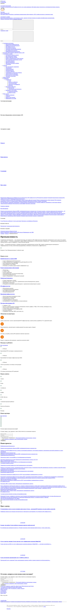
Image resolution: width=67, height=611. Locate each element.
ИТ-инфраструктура (10, 46)
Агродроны (8, 64)
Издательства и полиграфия (12, 75)
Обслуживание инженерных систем (14, 59)
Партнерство (11, 87)
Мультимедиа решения (11, 47)
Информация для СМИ (11, 98)
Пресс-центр (6, 93)
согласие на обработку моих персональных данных (15, 439)
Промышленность (10, 70)
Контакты (10, 85)
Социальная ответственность (14, 89)
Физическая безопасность (7, 278)
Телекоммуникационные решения (13, 49)
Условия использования (15, 601)
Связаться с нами (4, 30)
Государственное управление (12, 66)
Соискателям (3, 600)
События (8, 96)
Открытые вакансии (12, 91)
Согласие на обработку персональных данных (51, 601)
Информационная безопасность (13, 51)
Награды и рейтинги (13, 82)
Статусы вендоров (12, 83)
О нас (9, 80)
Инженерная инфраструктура (12, 44)
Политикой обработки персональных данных (26, 437)
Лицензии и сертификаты (14, 84)
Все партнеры (4, 415)
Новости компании (10, 94)
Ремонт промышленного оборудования (14, 58)
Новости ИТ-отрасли (10, 97)
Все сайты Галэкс (17, 586)
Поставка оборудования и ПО (8, 303)
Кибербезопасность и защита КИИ (9, 258)
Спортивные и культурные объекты (14, 72)
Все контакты (4, 592)
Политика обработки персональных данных (31, 601)
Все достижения (4, 345)
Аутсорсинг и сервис (8, 53)
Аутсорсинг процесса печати (12, 55)
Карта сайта (3, 593)
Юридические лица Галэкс (28, 586)
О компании (6, 78)
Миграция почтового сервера (12, 63)
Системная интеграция (8, 43)
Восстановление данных (11, 56)
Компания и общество (11, 86)
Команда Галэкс (12, 92)
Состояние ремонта (10, 60)
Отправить (3, 440)
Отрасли (5, 65)
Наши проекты (6, 77)
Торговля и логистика (11, 76)
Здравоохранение (10, 69)
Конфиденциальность (5, 601)
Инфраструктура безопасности (12, 45)
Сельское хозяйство (10, 71)
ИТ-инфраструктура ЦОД (11, 50)
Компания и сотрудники (11, 90)
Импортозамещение (10, 62)
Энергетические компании (12, 73)
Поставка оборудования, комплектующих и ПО (13, 52)
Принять (9, 608)
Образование (9, 67)
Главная (2, 233)
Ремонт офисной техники (11, 57)
